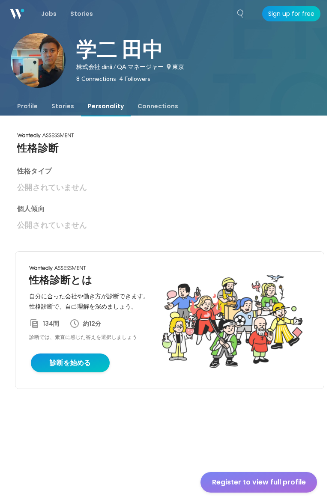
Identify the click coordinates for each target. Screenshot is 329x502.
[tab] (27, 106)
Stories (62, 106)
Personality (106, 106)
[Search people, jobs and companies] (240, 13)
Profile (27, 106)
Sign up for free (291, 13)
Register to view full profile (259, 482)
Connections (158, 106)
